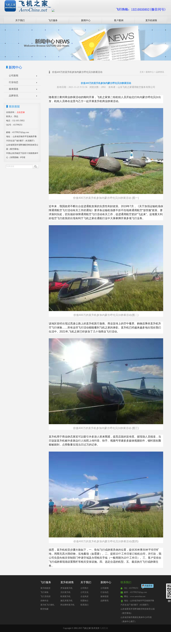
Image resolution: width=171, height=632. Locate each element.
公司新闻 (13, 75)
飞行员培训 (45, 596)
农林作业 (44, 600)
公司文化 (84, 592)
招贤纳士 (84, 600)
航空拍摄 (44, 609)
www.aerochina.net (137, 596)
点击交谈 (147, 587)
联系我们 (84, 605)
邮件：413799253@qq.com (135, 592)
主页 (142, 72)
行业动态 (13, 82)
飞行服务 (53, 20)
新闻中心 (86, 20)
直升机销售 (151, 20)
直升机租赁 (45, 588)
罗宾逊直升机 (66, 588)
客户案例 (118, 20)
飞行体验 (44, 592)
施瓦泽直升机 (66, 600)
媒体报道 (13, 89)
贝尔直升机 (65, 592)
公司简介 (84, 588)
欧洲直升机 (65, 596)
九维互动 (104, 628)
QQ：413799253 (131, 588)
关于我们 (20, 20)
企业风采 (84, 596)
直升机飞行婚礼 (47, 605)
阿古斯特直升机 (67, 605)
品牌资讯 (13, 95)
